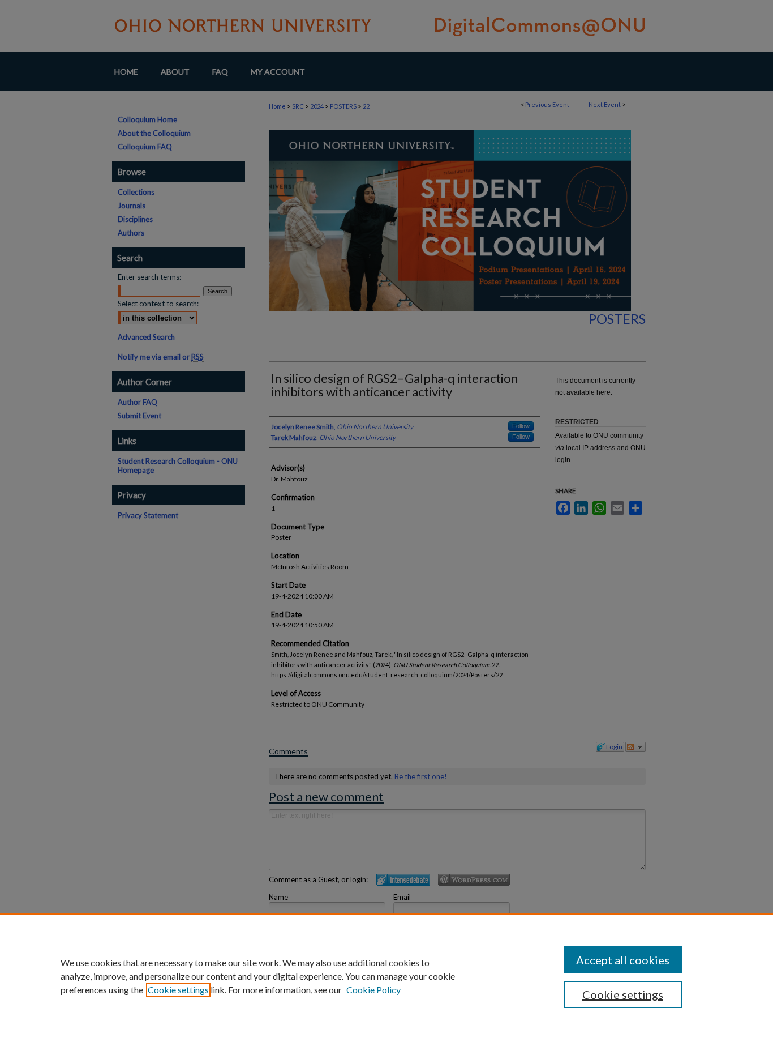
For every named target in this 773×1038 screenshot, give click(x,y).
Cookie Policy (373, 989)
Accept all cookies (622, 960)
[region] (386, 975)
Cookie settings (178, 989)
